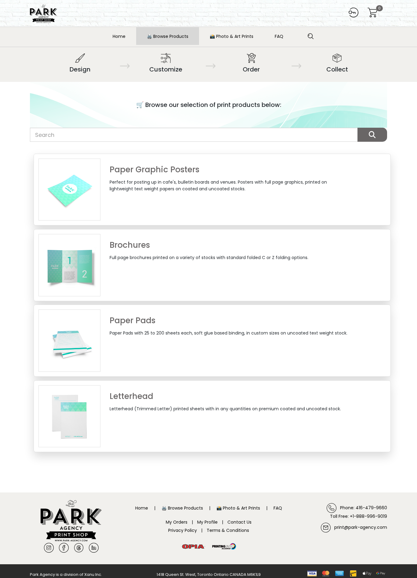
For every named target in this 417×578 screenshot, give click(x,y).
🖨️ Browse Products (167, 36)
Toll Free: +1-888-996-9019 (358, 516)
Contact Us (239, 522)
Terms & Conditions (228, 530)
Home (119, 36)
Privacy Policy (182, 530)
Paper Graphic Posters (154, 170)
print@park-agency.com (359, 527)
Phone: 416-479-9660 (361, 508)
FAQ (279, 36)
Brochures (130, 245)
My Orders (176, 522)
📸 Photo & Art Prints (231, 36)
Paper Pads (132, 321)
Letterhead (131, 396)
